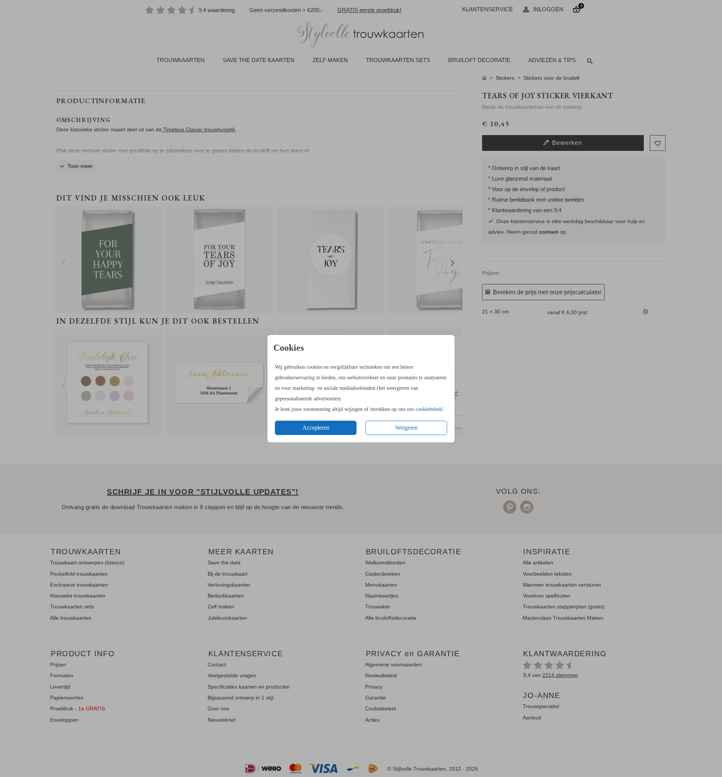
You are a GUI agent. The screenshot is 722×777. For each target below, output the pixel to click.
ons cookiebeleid (424, 409)
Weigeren (406, 427)
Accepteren (315, 427)
